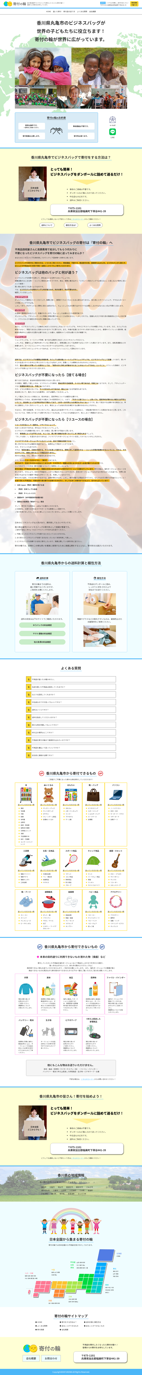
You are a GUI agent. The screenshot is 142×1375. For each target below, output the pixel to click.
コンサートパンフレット (26, 843)
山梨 (78, 1262)
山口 (55, 1272)
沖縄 (36, 1278)
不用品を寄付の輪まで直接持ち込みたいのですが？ (51, 740)
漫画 (22, 833)
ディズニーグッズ (49, 808)
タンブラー (69, 926)
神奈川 (107, 1292)
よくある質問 (82, 11)
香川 (50, 1303)
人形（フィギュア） (72, 811)
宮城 (117, 1276)
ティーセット (70, 921)
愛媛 (55, 1303)
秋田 (114, 1276)
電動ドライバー (26, 874)
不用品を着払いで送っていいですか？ (46, 747)
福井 (81, 1265)
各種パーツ (114, 819)
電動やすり (24, 877)
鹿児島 (32, 1278)
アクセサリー (115, 915)
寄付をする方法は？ (69, 1322)
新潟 (83, 1262)
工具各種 (24, 882)
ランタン (91, 882)
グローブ (68, 885)
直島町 (90, 1190)
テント (90, 874)
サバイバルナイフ (94, 885)
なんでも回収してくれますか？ (43, 694)
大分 (26, 1278)
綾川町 (53, 1193)
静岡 (81, 1268)
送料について (46, 225)
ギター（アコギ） (116, 874)
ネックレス (114, 926)
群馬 (112, 1290)
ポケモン (46, 814)
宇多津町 (44, 1193)
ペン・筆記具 (47, 877)
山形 (114, 1274)
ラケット (68, 874)
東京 (106, 1287)
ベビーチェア (92, 923)
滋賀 (70, 1302)
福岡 (26, 1276)
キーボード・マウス (117, 814)
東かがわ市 (45, 1190)
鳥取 (58, 1272)
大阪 (70, 1299)
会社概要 (92, 11)
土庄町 (63, 1190)
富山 (83, 1265)
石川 (78, 1265)
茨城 (106, 1290)
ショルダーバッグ (94, 814)
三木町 (82, 1190)
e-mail (112, 125)
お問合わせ (51, 1358)
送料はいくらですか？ (40, 709)
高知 (58, 1303)
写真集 (23, 811)
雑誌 (22, 808)
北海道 (118, 1256)
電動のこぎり (25, 880)
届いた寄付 (57, 11)
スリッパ (24, 918)
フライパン (47, 918)
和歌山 (76, 1302)
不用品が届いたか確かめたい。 (43, 679)
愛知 (78, 1268)
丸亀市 (52, 1187)
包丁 (44, 923)
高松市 (43, 1187)
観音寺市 (79, 1187)
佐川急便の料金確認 (42, 642)
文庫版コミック (26, 831)
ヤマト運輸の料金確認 (42, 633)
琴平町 (62, 1193)
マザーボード (115, 817)
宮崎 (29, 1278)
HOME (48, 11)
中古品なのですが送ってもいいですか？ (47, 702)
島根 (52, 1272)
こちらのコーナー (77, 219)
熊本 (35, 1276)
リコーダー (114, 882)
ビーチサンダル (26, 923)
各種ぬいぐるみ (48, 819)
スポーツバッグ (93, 811)
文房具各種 (46, 874)
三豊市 (55, 1190)
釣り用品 (68, 882)
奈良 (72, 1302)
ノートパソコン (116, 808)
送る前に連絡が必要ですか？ (43, 755)
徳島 (52, 1303)
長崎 (32, 1276)
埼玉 (109, 1287)
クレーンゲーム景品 (49, 817)
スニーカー (24, 915)
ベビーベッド (92, 921)
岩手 (117, 1271)
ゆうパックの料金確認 (42, 625)
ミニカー (68, 814)
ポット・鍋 (46, 915)
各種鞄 (90, 819)
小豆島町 (73, 1190)
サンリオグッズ (48, 811)
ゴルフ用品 (69, 877)
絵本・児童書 (25, 839)
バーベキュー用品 (94, 877)
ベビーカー (91, 915)
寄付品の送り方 (69, 11)
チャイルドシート (94, 918)
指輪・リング (115, 921)
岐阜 (83, 1268)
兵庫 (72, 1299)
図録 (22, 817)
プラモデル (69, 817)
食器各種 (68, 915)
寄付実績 (40, 1329)
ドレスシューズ (26, 921)
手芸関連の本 (25, 836)
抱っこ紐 (91, 926)
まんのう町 (82, 1193)
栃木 (109, 1290)
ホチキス (46, 882)
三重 (86, 1268)
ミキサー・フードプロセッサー (49, 927)
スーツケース (92, 817)
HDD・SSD (114, 811)
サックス (113, 880)
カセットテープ (116, 885)
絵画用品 (46, 880)
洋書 (22, 814)
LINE (113, 137)
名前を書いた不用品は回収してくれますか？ (48, 687)
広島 (52, 1275)
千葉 (112, 1287)
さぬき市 (89, 1187)
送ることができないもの (95, 1326)
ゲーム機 (68, 819)
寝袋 (89, 880)
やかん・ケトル (48, 921)
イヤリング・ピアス (117, 923)
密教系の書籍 (25, 828)
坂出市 (60, 1187)
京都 (75, 1299)
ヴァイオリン (115, 877)
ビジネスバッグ (93, 808)
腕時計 (113, 918)
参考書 (23, 819)
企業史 (23, 822)
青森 (114, 1271)
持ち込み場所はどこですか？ (43, 732)
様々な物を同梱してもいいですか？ (45, 725)
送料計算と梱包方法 (93, 1322)
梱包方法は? (71, 225)
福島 (117, 1274)
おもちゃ (68, 808)
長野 (81, 1262)
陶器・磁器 (69, 918)
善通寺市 (69, 1187)
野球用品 (68, 880)
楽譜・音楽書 (25, 825)
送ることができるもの (70, 1326)
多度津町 (71, 1193)
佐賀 (29, 1276)
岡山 (55, 1275)
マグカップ (69, 923)
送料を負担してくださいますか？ (44, 717)
